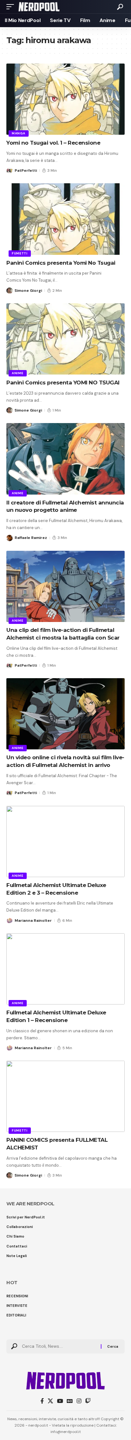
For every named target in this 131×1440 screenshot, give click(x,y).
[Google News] (69, 1401)
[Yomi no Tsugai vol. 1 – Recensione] (65, 99)
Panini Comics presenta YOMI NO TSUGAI (63, 382)
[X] (50, 1401)
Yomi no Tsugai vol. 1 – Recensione (53, 143)
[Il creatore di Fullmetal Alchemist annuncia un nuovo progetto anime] (65, 458)
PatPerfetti (26, 170)
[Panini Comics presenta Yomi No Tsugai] (65, 218)
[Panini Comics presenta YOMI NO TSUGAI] (65, 339)
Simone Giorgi (28, 290)
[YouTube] (60, 1401)
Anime (18, 373)
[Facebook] (42, 1401)
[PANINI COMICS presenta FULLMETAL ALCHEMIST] (65, 1096)
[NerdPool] (39, 6)
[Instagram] (79, 1401)
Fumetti (20, 253)
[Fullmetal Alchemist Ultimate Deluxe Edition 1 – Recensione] (65, 968)
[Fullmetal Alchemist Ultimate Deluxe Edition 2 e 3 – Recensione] (65, 841)
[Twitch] (88, 1401)
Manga (18, 133)
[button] (11, 6)
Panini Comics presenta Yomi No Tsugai (61, 263)
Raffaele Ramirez (31, 537)
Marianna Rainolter (33, 920)
